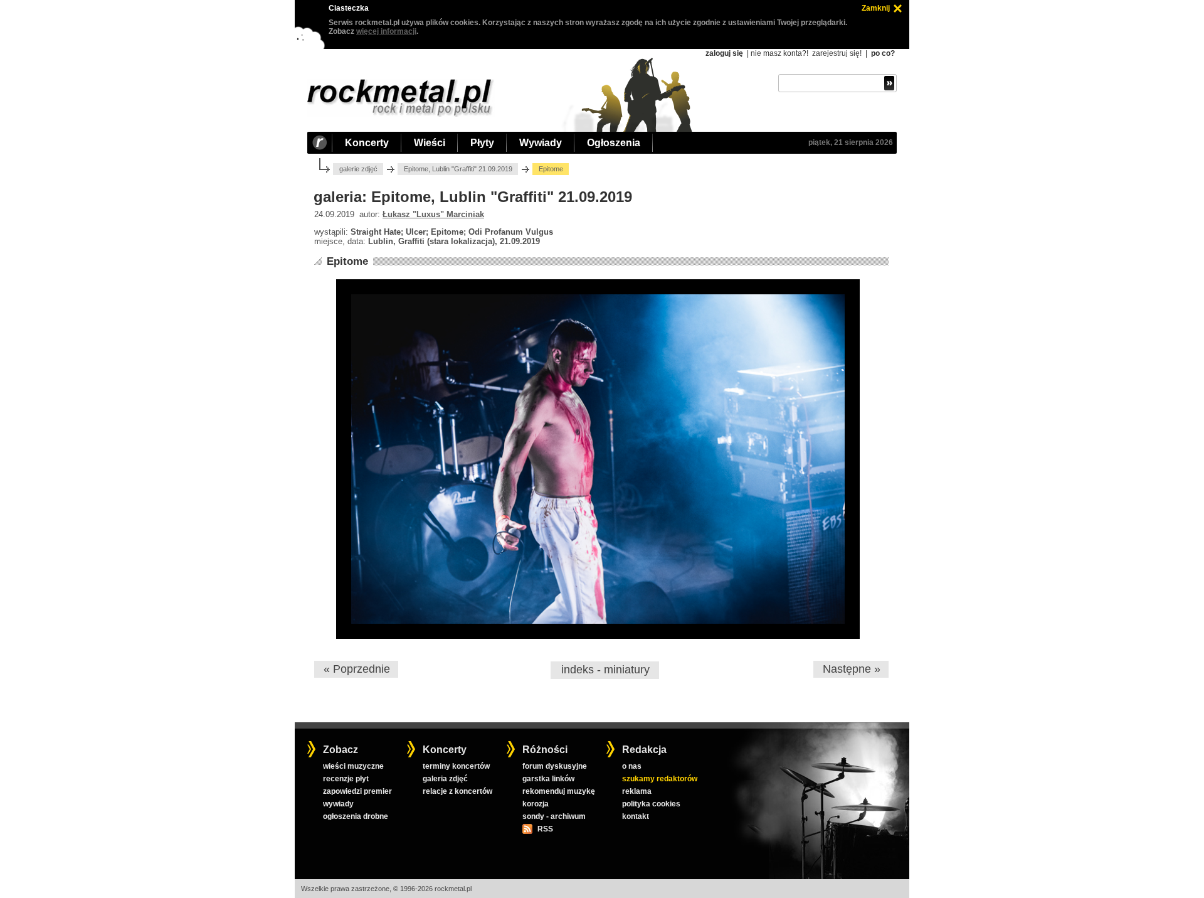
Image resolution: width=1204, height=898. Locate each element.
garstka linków (548, 778)
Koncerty (367, 142)
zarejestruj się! (837, 53)
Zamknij (876, 8)
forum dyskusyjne (554, 766)
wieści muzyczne (353, 766)
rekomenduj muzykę (558, 791)
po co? (883, 53)
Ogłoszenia (613, 142)
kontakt (635, 816)
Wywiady (540, 142)
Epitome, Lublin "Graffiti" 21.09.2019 (458, 169)
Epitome (347, 261)
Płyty (482, 142)
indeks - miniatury (605, 669)
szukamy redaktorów (659, 778)
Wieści (429, 142)
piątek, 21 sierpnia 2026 (850, 142)
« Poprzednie (357, 669)
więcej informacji (386, 31)
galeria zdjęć (445, 778)
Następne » (851, 669)
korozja (535, 803)
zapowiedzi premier (357, 791)
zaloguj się (724, 53)
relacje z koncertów (457, 791)
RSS (544, 829)
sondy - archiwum (554, 816)
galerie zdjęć (358, 169)
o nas (632, 766)
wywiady (338, 803)
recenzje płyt (346, 778)
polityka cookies (651, 803)
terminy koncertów (456, 766)
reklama (637, 791)
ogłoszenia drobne (355, 816)
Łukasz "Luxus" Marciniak (433, 214)
